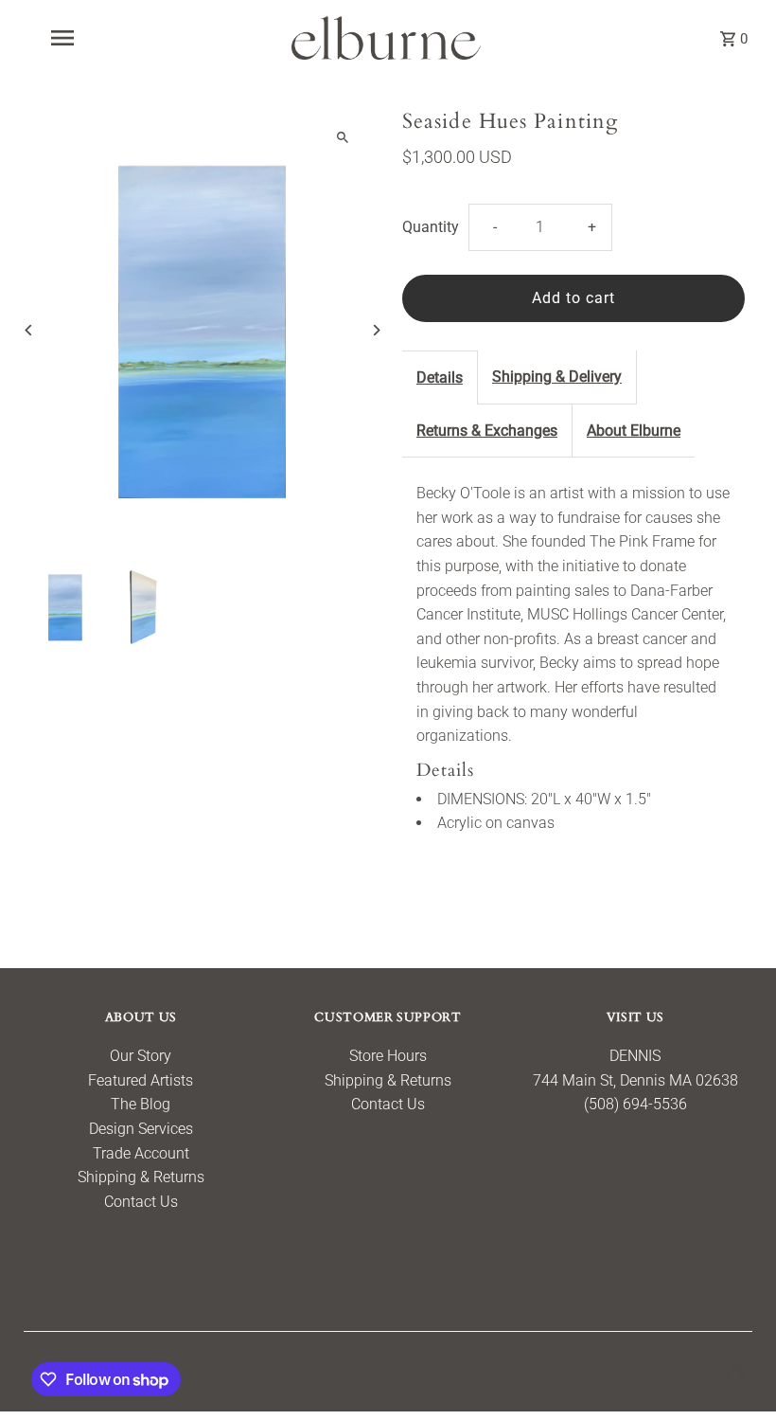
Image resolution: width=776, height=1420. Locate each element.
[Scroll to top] (735, 1370)
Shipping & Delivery (557, 377)
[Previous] (29, 330)
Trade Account (141, 1153)
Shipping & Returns (141, 1177)
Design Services (141, 1129)
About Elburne (633, 431)
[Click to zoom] (343, 138)
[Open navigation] (99, 38)
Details (439, 377)
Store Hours (388, 1056)
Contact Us (141, 1202)
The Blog (140, 1104)
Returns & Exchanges (486, 431)
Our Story (140, 1056)
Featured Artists (140, 1080)
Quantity (430, 227)
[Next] (376, 330)
